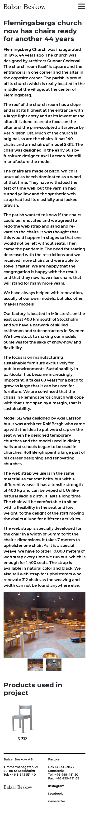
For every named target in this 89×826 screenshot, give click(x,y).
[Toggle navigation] (81, 6)
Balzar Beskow (24, 6)
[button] (24, 625)
